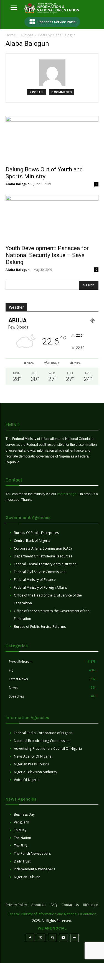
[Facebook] (30, 938)
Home (10, 35)
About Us (38, 904)
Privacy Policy (16, 904)
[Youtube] (63, 938)
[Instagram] (52, 938)
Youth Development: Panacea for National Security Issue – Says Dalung (47, 255)
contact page (67, 494)
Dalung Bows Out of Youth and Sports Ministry (44, 173)
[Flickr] (74, 938)
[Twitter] (41, 938)
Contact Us (70, 904)
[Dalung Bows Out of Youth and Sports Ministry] (52, 139)
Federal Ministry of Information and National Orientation (52, 914)
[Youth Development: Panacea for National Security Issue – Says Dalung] (52, 218)
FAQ (53, 904)
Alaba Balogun (18, 184)
